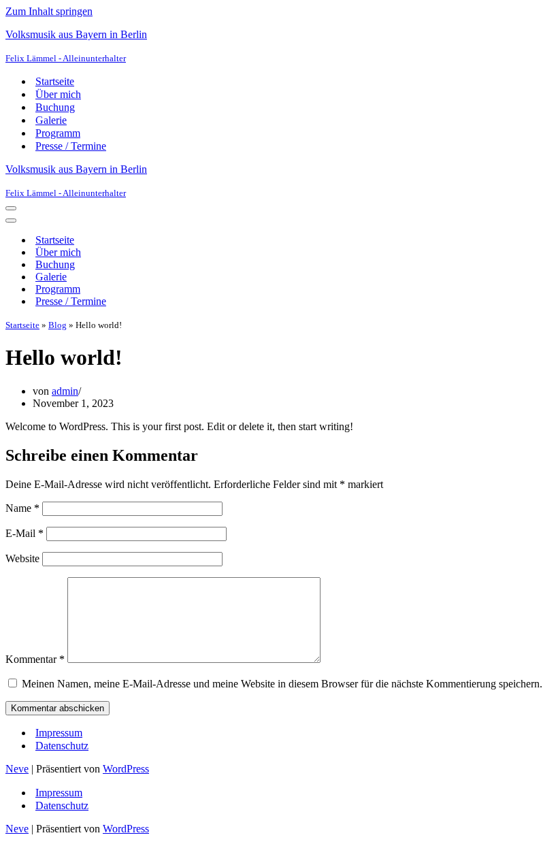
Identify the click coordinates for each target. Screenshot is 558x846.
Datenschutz (61, 745)
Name (22, 508)
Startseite (54, 81)
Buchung (55, 107)
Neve (17, 769)
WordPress (126, 769)
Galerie (51, 120)
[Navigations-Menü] (10, 208)
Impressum (58, 732)
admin (65, 391)
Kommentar (35, 659)
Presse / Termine (70, 146)
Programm (57, 133)
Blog (57, 325)
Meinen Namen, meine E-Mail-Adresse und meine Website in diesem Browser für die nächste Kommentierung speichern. (282, 683)
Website (22, 558)
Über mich (58, 94)
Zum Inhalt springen (49, 11)
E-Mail (24, 533)
